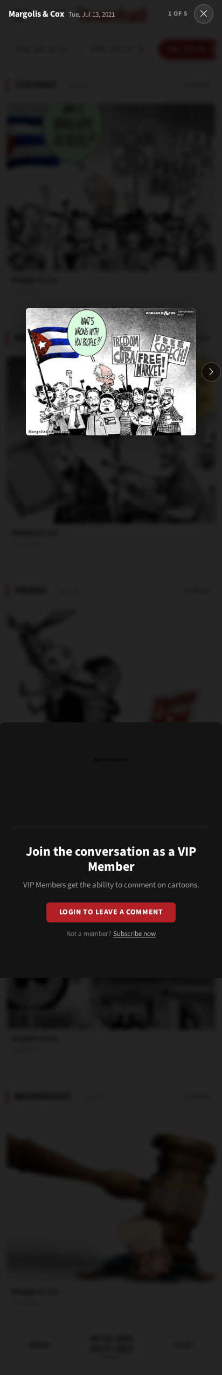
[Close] (203, 14)
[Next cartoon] (211, 372)
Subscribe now (134, 934)
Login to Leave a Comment (111, 912)
